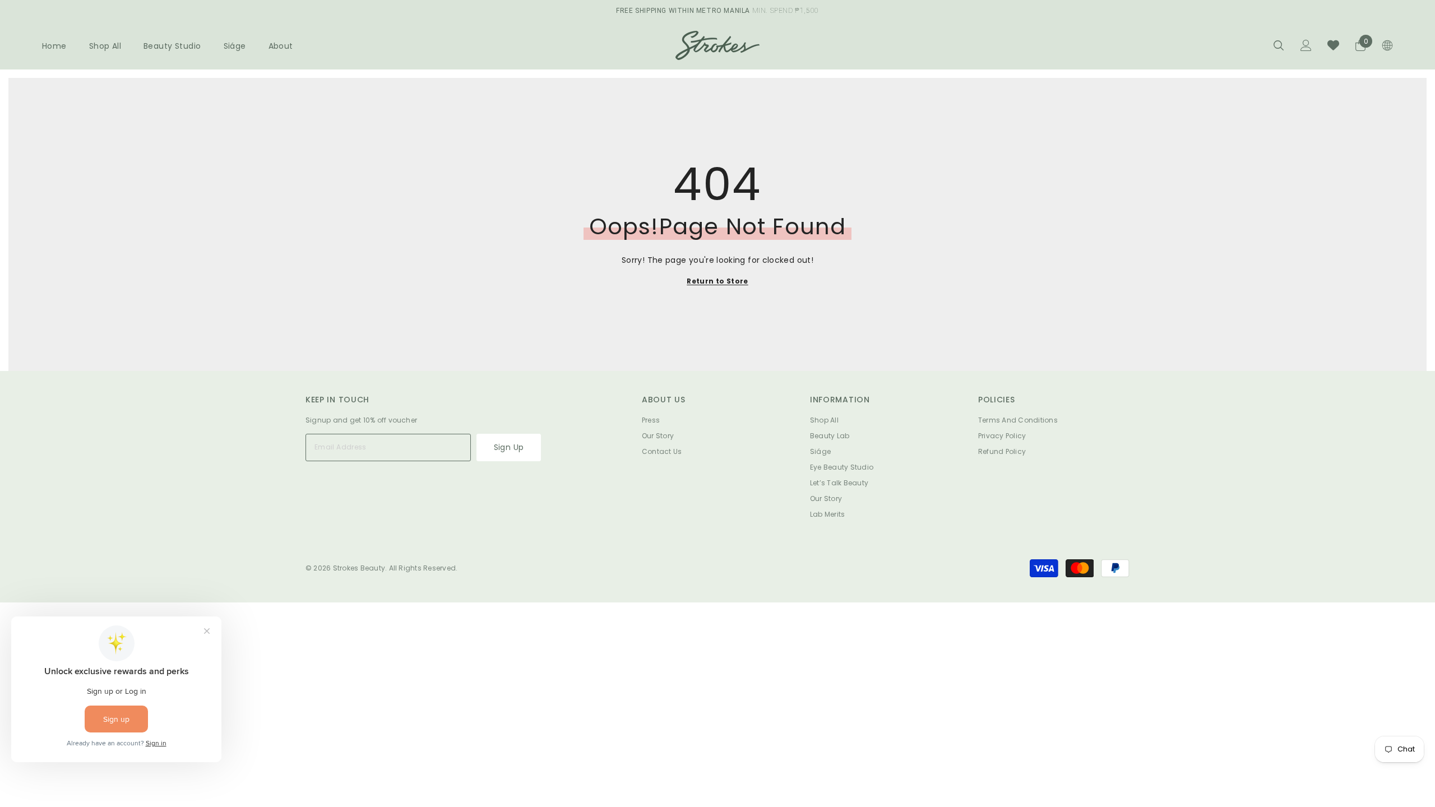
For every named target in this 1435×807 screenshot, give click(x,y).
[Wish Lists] (1333, 45)
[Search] (1278, 45)
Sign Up (509, 447)
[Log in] (1306, 45)
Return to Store (717, 281)
